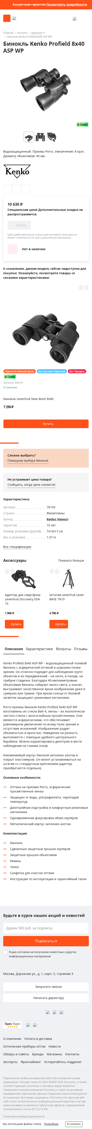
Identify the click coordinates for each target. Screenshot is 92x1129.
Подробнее (51, 1124)
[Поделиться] (26, 188)
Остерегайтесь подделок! (63, 1062)
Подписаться (46, 941)
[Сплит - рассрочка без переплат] (82, 124)
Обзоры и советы (16, 1054)
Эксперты (10, 1062)
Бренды (38, 1054)
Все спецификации (17, 547)
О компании (12, 1039)
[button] (71, 137)
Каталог (22, 33)
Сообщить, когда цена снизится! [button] (31, 485)
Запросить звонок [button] (48, 987)
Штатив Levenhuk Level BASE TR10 (66, 597)
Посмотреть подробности (66, 4)
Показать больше (71, 560)
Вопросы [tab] (63, 648)
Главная (8, 33)
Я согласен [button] (74, 1124)
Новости (55, 1046)
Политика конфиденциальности (24, 1116)
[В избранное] (7, 188)
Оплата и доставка (38, 1039)
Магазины (54, 1054)
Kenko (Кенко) (57, 519)
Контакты (72, 1054)
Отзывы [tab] (80, 648)
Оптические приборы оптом (24, 1046)
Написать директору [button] (48, 998)
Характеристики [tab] (39, 648)
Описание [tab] (14, 648)
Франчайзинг (31, 1062)
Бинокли (36, 33)
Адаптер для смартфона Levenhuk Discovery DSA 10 (22, 599)
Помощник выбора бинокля (27, 460)
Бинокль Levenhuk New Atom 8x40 (28, 399)
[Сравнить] (16, 188)
